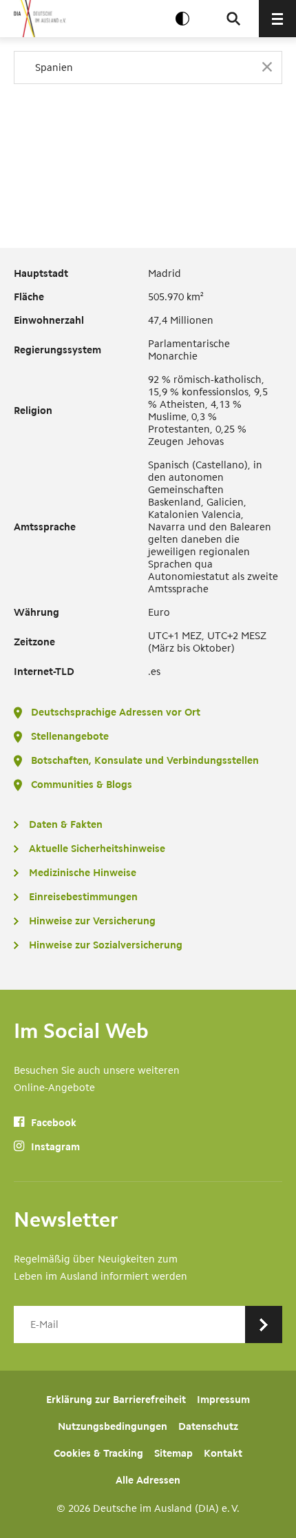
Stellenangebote (70, 736)
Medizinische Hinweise (82, 872)
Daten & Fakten (66, 824)
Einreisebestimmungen (83, 897)
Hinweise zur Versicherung (92, 921)
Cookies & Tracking (98, 1453)
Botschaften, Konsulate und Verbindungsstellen (145, 760)
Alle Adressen (148, 1480)
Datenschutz (208, 1426)
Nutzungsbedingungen (112, 1426)
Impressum (223, 1399)
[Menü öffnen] (277, 18)
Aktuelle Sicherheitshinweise (97, 848)
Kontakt (223, 1453)
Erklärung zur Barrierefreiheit (116, 1399)
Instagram (54, 1147)
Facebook (52, 1122)
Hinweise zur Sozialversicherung (105, 945)
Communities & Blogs (81, 784)
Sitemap (173, 1453)
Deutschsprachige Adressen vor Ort (115, 712)
